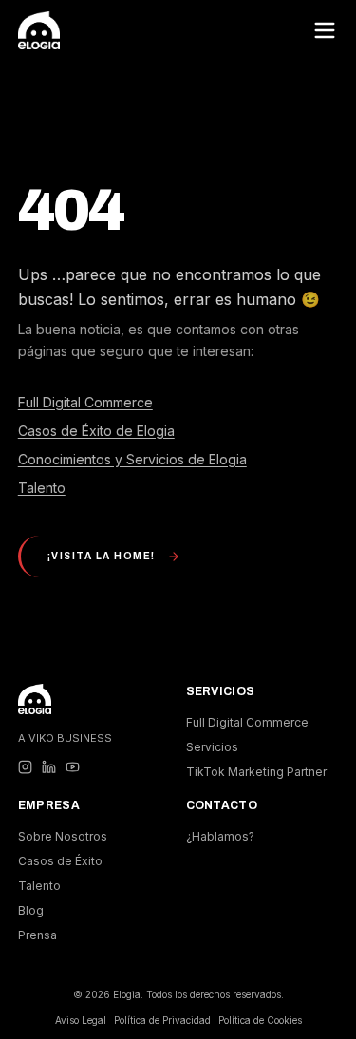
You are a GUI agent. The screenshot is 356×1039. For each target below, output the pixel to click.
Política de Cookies (260, 1020)
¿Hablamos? (220, 836)
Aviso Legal (80, 1020)
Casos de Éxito (60, 861)
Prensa (37, 935)
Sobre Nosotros (62, 836)
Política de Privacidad (162, 1020)
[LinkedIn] (49, 767)
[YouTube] (73, 767)
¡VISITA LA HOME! (101, 556)
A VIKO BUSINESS (65, 738)
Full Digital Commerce (85, 402)
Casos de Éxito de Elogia (96, 431)
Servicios (212, 747)
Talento (42, 488)
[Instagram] (25, 767)
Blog (31, 910)
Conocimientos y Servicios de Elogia (132, 459)
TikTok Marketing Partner (256, 772)
